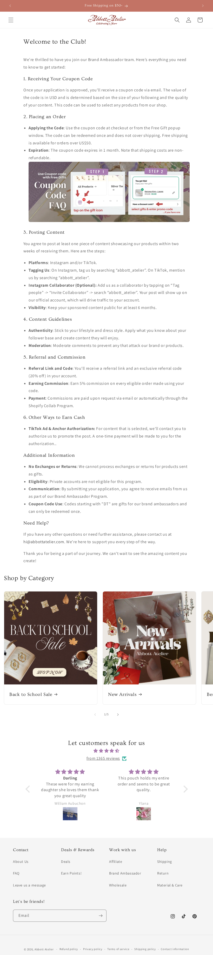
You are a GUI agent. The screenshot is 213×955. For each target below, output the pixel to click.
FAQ (16, 873)
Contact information (175, 949)
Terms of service (118, 949)
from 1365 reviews (103, 758)
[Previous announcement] (10, 5)
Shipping (164, 861)
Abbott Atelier (44, 949)
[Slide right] (118, 714)
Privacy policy (92, 949)
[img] (106, 751)
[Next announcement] (203, 5)
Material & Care (170, 885)
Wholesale (118, 885)
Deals (65, 861)
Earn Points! (71, 873)
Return (163, 873)
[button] (11, 20)
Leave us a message (29, 885)
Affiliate (115, 861)
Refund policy (68, 949)
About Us (21, 861)
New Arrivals (122, 694)
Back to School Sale (30, 694)
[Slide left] (95, 714)
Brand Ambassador (125, 873)
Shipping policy (145, 949)
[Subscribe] (100, 916)
